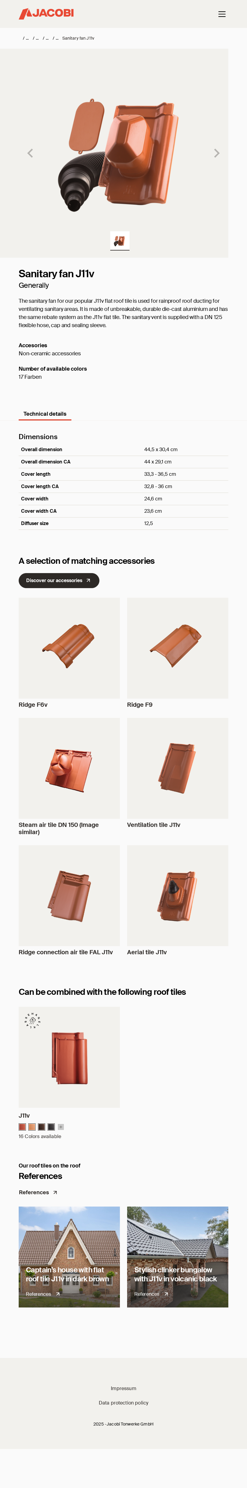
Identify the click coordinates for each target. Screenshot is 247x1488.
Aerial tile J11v (147, 952)
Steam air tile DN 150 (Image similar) (59, 828)
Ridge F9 (139, 705)
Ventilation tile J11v (153, 825)
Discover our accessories (54, 580)
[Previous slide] (31, 153)
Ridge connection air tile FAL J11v (66, 952)
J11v (24, 1115)
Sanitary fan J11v (78, 38)
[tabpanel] (123, 489)
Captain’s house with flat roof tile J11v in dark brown (67, 1274)
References (34, 1192)
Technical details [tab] (45, 414)
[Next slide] (216, 153)
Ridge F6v (33, 705)
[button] (120, 241)
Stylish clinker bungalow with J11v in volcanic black (175, 1274)
